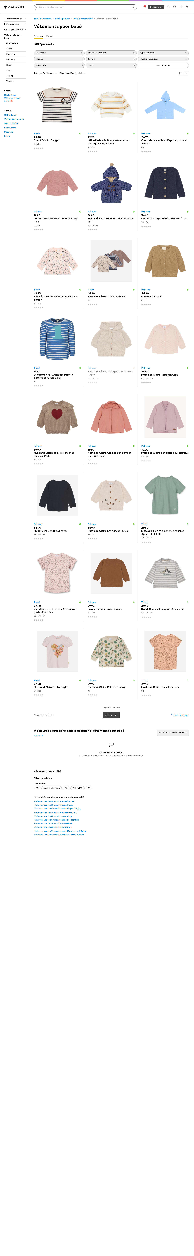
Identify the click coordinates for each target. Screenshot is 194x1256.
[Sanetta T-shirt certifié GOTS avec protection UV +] (57, 585)
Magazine (8, 132)
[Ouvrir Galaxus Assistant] (168, 7)
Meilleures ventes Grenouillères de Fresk (53, 823)
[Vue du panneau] (180, 73)
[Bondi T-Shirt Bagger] (57, 117)
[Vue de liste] (186, 73)
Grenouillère (12, 43)
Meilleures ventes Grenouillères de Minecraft (55, 812)
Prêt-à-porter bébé (13, 29)
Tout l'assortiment (13, 18)
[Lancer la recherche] (36, 7)
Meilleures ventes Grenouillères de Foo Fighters (56, 820)
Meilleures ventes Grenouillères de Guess (53, 805)
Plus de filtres (163, 65)
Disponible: (65, 73)
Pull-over (10, 59)
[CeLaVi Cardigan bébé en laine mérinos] (165, 195)
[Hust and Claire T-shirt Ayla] (57, 663)
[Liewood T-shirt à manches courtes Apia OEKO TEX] (165, 507)
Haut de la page (181, 715)
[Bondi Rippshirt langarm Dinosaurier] (165, 585)
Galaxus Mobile (11, 123)
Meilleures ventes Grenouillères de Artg (53, 816)
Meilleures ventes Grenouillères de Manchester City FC (60, 831)
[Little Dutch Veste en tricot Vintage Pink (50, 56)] (57, 195)
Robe (8, 65)
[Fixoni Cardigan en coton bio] (111, 585)
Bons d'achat (10, 127)
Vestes (9, 81)
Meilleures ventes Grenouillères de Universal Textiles (59, 834)
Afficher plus (111, 715)
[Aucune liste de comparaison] (174, 7)
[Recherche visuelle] (134, 7)
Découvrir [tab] (38, 36)
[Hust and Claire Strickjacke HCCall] (111, 507)
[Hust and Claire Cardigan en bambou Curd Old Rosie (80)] (111, 429)
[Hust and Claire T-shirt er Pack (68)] (111, 273)
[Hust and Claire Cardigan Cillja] (165, 351)
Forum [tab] (49, 36)
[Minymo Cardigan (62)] (165, 273)
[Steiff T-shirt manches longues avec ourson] (57, 273)
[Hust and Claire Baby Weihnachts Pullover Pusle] (57, 429)
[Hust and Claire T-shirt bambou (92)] (165, 663)
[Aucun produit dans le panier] (187, 7)
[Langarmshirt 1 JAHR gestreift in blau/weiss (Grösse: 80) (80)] (57, 351)
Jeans (9, 48)
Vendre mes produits (14, 119)
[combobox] (49, 73)
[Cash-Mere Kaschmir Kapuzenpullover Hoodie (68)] (165, 117)
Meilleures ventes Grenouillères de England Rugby (57, 808)
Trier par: (38, 73)
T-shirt (9, 76)
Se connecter (156, 7)
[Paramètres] (144, 7)
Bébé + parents (11, 24)
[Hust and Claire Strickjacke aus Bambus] (165, 429)
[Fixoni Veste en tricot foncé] (57, 507)
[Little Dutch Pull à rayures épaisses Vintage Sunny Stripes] (111, 117)
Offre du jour (10, 115)
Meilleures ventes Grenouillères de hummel (54, 801)
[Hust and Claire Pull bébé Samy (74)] (111, 663)
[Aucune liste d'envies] (181, 7)
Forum (7, 136)
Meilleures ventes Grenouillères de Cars (52, 827)
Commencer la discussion (175, 732)
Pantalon (10, 54)
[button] (80, 134)
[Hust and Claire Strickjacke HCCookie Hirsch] (111, 351)
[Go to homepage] (14, 7)
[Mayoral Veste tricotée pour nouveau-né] (111, 195)
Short (9, 70)
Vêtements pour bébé (12, 36)
